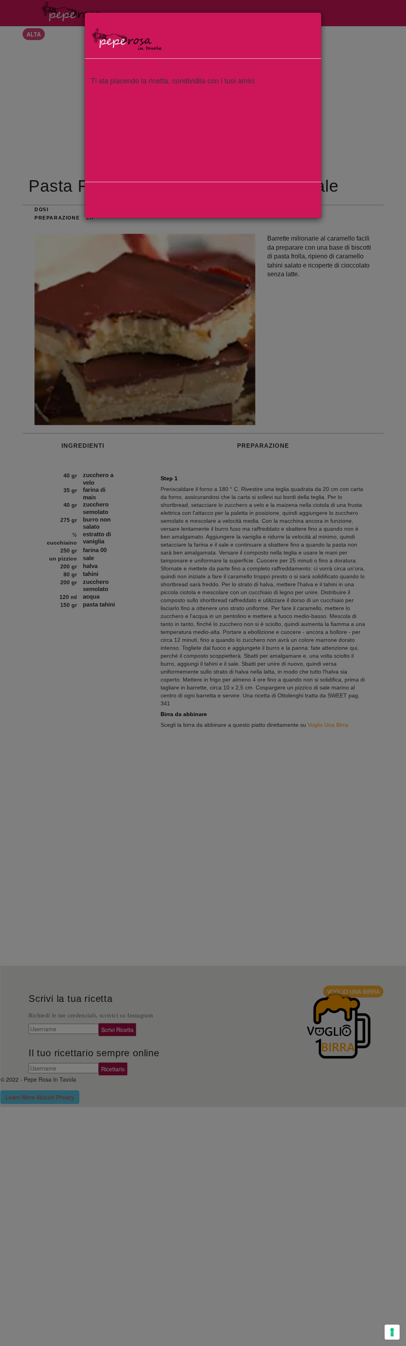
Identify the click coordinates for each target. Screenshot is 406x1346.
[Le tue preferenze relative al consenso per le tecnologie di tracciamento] (392, 1332)
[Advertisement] (203, 144)
